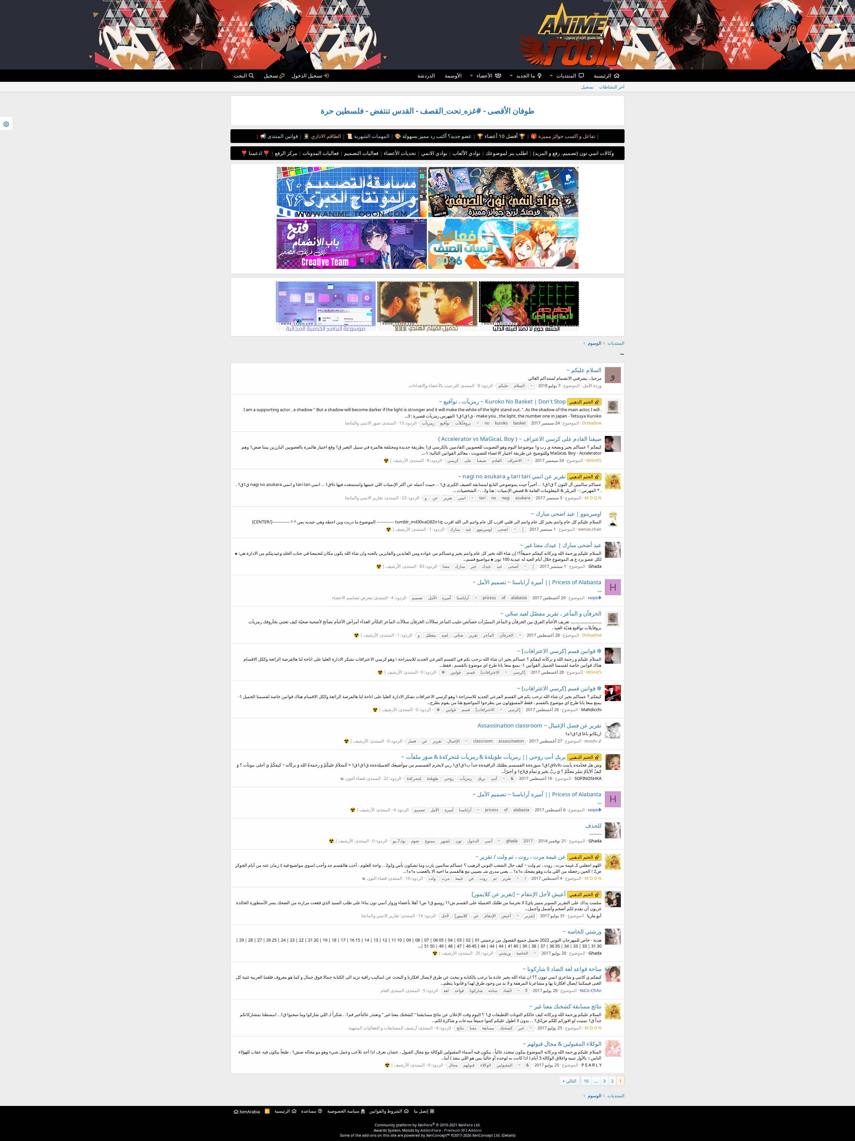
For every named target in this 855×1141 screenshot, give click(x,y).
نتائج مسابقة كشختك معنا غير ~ (565, 1006)
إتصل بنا (421, 1111)
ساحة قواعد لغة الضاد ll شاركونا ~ (562, 969)
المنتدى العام (392, 990)
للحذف (593, 825)
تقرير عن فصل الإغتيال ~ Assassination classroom (540, 725)
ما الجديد (525, 75)
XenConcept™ (438, 1135)
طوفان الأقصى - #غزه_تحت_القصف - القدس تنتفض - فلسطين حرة (427, 111)
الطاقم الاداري (325, 136)
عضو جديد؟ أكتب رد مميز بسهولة (436, 136)
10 (586, 1081)
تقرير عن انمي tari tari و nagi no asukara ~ (525, 476)
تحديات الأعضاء (399, 153)
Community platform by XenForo (428, 1124)
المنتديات (566, 75)
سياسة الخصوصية (343, 1111)
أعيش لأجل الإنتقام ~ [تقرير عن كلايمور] (532, 894)
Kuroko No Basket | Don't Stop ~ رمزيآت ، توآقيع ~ (516, 401)
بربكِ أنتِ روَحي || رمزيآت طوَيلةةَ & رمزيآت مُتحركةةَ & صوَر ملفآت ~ (497, 757)
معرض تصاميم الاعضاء (352, 598)
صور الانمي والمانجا (362, 423)
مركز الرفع (285, 153)
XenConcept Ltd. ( (487, 1135)
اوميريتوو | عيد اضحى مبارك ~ (566, 513)
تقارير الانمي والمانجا (364, 498)
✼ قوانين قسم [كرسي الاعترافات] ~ (559, 651)
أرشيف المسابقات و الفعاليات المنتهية (383, 1028)
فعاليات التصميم (360, 153)
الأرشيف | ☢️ (395, 460)
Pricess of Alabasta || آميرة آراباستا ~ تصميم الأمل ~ (537, 582)
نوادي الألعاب (465, 153)
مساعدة (308, 1111)
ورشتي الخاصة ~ (582, 931)
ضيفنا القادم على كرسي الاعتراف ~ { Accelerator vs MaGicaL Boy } (520, 439)
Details (508, 1135)
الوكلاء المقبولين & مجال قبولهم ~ (562, 1043)
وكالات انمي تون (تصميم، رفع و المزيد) (573, 153)
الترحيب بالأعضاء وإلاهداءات (433, 385)
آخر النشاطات (612, 87)
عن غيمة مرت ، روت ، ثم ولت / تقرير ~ (534, 856)
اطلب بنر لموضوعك (506, 153)
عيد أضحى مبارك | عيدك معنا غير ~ (561, 545)
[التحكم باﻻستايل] (6, 123)
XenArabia (249, 1112)
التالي (571, 1081)
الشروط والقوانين (385, 1111)
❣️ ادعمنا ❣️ (255, 153)
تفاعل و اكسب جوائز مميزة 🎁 (562, 136)
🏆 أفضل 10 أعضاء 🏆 (500, 136)
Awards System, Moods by (428, 1130)
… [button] (595, 1081)
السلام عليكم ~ (584, 370)
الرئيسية (602, 75)
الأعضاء (484, 75)
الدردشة (426, 75)
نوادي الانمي (433, 153)
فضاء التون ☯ (352, 778)
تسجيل (587, 87)
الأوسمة (453, 75)
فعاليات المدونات (320, 153)
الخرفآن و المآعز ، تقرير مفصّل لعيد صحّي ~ (551, 613)
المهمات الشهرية (371, 136)
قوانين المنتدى (282, 136)
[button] (551, 75)
